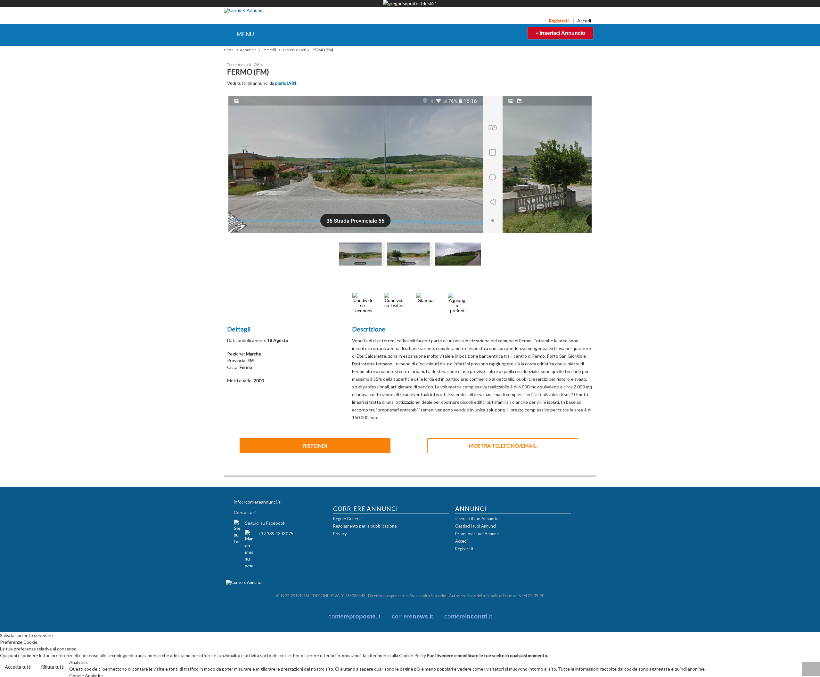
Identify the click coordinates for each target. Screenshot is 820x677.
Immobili (269, 50)
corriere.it (354, 616)
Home (229, 50)
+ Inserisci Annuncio (560, 33)
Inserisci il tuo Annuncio (477, 518)
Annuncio (248, 50)
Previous (328, 262)
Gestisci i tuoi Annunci (475, 525)
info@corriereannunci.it (257, 501)
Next (491, 262)
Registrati (559, 20)
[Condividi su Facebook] (362, 310)
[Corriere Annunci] (243, 10)
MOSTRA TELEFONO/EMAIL (503, 445)
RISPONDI (315, 445)
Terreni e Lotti (294, 50)
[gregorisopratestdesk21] (410, 3)
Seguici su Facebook (265, 522)
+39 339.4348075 (275, 533)
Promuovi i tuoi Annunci (477, 533)
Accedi (584, 20)
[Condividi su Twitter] (394, 304)
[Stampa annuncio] (426, 299)
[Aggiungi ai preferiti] (458, 302)
